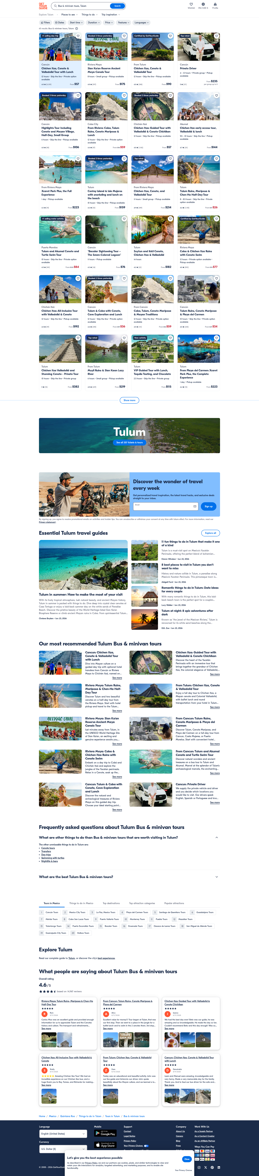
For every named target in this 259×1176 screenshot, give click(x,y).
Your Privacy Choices (133, 1145)
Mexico (52, 1116)
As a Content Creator (204, 1136)
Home (42, 1116)
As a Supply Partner (204, 1131)
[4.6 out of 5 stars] (48, 991)
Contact (127, 1131)
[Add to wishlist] (78, 36)
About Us (180, 1131)
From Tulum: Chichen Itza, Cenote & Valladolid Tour (127, 1059)
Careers (179, 1136)
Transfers (46, 851)
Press (178, 1145)
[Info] (76, 28)
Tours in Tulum (112, 1116)
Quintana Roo (67, 1116)
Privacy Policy (130, 1141)
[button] (60, 60)
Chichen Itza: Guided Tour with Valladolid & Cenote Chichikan (187, 1003)
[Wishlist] (191, 4)
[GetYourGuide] (43, 6)
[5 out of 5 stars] (68, 1008)
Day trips (46, 854)
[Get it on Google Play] (105, 1134)
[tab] (52, 903)
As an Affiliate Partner (205, 1141)
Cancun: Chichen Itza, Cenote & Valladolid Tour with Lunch (189, 1059)
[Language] (203, 4)
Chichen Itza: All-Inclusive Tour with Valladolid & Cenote (67, 1059)
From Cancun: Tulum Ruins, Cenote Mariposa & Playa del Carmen (127, 1003)
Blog (178, 1141)
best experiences (106, 958)
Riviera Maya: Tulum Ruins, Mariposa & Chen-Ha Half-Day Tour (67, 1003)
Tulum (71, 958)
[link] (60, 60)
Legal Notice (129, 1136)
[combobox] (80, 6)
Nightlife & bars (49, 861)
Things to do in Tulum (90, 1116)
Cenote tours (48, 848)
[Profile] (215, 4)
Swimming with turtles (52, 858)
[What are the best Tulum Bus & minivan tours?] (216, 877)
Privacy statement (47, 522)
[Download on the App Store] (105, 1145)
